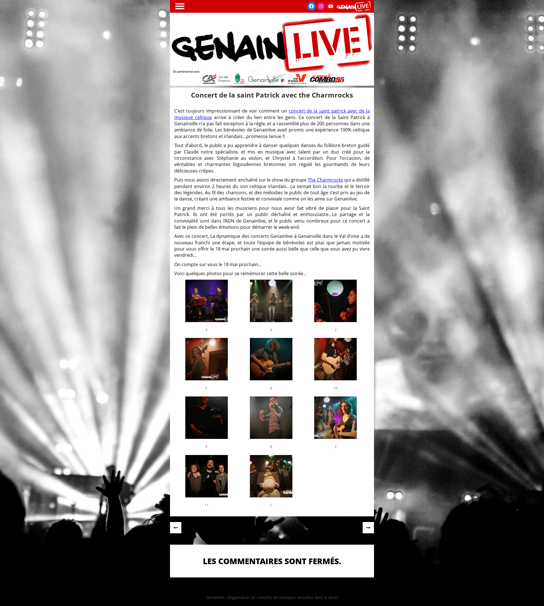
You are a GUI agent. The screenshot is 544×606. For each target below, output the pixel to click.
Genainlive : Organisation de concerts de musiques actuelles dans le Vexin (272, 597)
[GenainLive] (272, 84)
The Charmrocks (325, 180)
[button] (206, 306)
